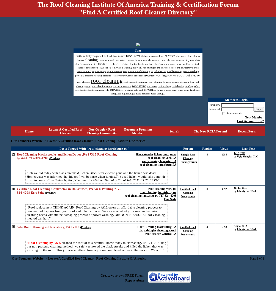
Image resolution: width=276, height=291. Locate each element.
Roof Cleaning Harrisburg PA (156, 227)
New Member (254, 117)
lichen (158, 154)
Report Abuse (134, 280)
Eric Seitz (170, 199)
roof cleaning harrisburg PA (158, 164)
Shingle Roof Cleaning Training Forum (188, 158)
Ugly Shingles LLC (247, 156)
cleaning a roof (166, 230)
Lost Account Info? (250, 121)
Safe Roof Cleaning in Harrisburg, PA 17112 (48, 227)
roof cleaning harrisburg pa (158, 192)
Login (259, 109)
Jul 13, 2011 (240, 187)
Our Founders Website (27, 141)
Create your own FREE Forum (122, 275)
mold (166, 154)
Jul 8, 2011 (239, 153)
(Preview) (54, 158)
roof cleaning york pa (162, 188)
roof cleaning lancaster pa (141, 195)
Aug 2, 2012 (240, 225)
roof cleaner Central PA (160, 233)
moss (173, 154)
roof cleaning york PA (162, 157)
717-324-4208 (167, 195)
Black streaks (144, 154)
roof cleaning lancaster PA (159, 161)
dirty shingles (147, 230)
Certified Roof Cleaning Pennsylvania (188, 193)
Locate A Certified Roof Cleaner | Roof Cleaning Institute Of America (96, 141)
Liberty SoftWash (247, 191)
